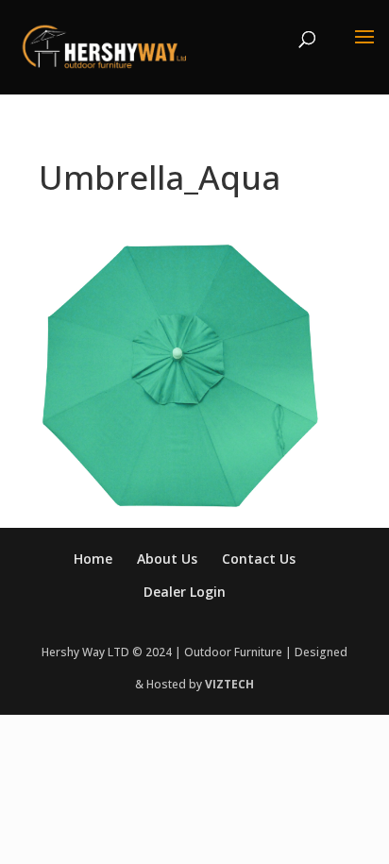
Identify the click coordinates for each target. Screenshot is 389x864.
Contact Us (259, 559)
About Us (167, 559)
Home (93, 559)
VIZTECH (229, 684)
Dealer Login (185, 592)
